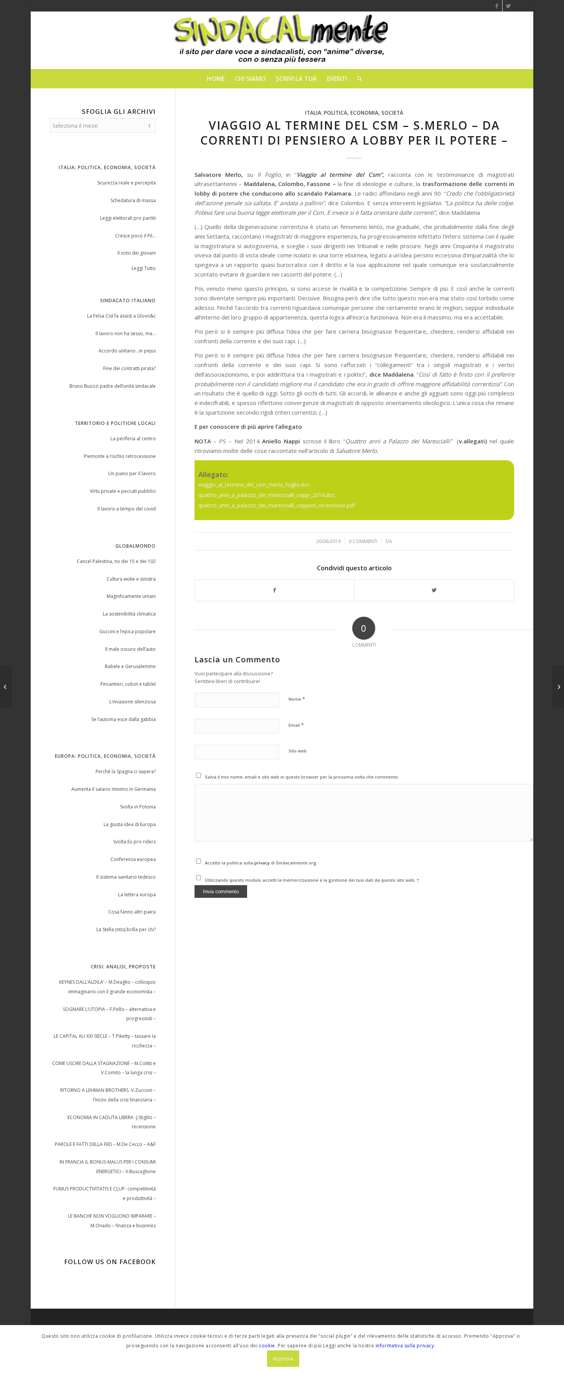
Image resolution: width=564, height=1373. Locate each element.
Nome (297, 698)
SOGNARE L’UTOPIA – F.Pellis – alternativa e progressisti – (109, 1014)
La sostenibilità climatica (129, 614)
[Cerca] (357, 78)
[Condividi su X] (434, 590)
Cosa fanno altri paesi (132, 912)
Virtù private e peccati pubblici (123, 491)
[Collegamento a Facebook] (496, 6)
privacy (262, 863)
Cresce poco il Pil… (135, 235)
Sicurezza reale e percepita (126, 182)
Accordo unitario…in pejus (127, 350)
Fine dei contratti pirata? (129, 368)
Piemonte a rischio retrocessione (120, 456)
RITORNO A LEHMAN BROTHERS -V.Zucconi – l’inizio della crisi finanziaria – (108, 1095)
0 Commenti (363, 541)
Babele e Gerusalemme (130, 666)
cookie (267, 1345)
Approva (283, 1358)
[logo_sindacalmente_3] (282, 40)
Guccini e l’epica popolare (127, 631)
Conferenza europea (133, 859)
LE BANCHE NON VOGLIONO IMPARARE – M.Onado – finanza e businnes (112, 1221)
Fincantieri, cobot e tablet (128, 684)
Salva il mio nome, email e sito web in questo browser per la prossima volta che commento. (302, 777)
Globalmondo (135, 546)
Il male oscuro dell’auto (130, 649)
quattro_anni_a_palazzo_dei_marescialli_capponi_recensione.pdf (276, 505)
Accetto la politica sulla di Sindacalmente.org (261, 863)
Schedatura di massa (133, 200)
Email (296, 724)
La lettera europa (137, 894)
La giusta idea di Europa (130, 824)
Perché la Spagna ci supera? (126, 771)
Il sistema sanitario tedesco (126, 877)
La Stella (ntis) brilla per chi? (126, 929)
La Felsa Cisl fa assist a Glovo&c (121, 316)
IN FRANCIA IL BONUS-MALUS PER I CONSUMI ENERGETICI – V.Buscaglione (107, 1167)
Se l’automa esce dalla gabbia (123, 719)
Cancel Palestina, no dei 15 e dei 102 (116, 561)
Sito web (298, 751)
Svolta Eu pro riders (134, 841)
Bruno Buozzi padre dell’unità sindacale (112, 386)
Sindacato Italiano (128, 300)
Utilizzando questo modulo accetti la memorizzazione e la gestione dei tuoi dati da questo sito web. (312, 880)
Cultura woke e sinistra (131, 579)
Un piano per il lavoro (132, 473)
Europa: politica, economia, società (105, 756)
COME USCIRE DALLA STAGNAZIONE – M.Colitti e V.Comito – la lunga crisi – (104, 1068)
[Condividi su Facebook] (275, 590)
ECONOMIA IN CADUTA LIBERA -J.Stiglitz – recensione (112, 1122)
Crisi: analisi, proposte (123, 966)
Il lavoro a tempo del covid (126, 508)
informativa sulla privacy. (406, 1345)
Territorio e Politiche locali (115, 423)
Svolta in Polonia (138, 806)
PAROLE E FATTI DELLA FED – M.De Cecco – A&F (105, 1144)
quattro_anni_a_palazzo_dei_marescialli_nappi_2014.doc (266, 495)
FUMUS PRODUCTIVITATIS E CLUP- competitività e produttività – (104, 1193)
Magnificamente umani (131, 596)
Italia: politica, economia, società (354, 112)
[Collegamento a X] (508, 6)
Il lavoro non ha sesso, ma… (126, 333)
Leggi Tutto (144, 268)
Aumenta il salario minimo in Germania (113, 789)
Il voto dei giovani (136, 253)
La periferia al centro (133, 438)
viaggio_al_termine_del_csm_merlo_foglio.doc (254, 484)
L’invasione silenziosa (132, 701)
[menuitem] (216, 78)
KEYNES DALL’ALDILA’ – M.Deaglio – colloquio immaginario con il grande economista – (107, 987)
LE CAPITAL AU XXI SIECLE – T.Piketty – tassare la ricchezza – (105, 1041)
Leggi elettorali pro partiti (128, 218)
